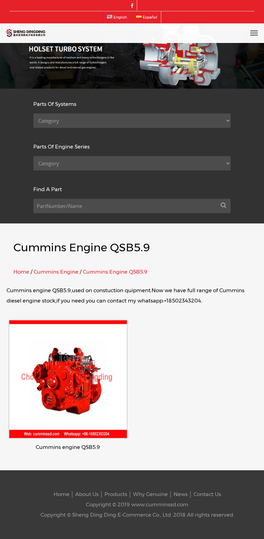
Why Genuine (150, 494)
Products (115, 494)
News (181, 494)
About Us (87, 494)
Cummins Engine (56, 271)
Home (21, 271)
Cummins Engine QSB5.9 (115, 271)
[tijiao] (223, 206)
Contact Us (207, 494)
